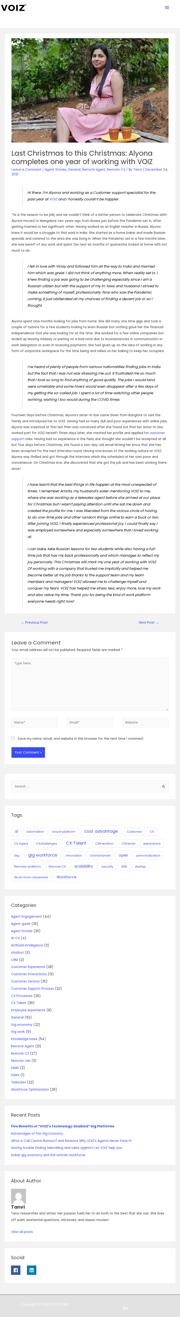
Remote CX (116, 169)
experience (152, 843)
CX (152, 831)
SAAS (15, 1068)
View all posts (22, 1232)
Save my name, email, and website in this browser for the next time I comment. (81, 738)
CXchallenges (46, 843)
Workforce (66, 877)
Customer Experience (28, 967)
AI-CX (15, 938)
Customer (134, 831)
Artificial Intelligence (27, 945)
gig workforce (42, 855)
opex (123, 855)
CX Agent (21, 843)
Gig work (18, 1032)
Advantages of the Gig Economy (37, 1133)
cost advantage (101, 831)
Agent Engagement (26, 916)
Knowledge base (24, 1039)
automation (35, 831)
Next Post (149, 622)
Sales (15, 1075)
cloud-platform (63, 831)
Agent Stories (55, 169)
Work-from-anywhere (31, 877)
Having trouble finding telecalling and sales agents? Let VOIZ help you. (67, 1148)
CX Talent (76, 843)
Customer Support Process (32, 988)
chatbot (17, 952)
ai (16, 831)
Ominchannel (100, 855)
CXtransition (104, 843)
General (74, 169)
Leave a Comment (26, 169)
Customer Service (25, 981)
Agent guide (20, 924)
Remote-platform (27, 866)
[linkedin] (33, 1270)
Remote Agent (93, 169)
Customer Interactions (29, 974)
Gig (16, 855)
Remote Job (20, 1061)
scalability (84, 866)
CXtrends (128, 843)
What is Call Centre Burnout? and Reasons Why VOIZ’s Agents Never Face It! (71, 1141)
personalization (148, 855)
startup (140, 866)
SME (124, 866)
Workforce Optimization (30, 1089)
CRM (14, 960)
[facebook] (18, 1270)
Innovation (74, 855)
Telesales (18, 1082)
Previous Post (34, 622)
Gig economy (21, 1025)
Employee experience (28, 1010)
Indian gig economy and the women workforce (48, 1155)
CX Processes (22, 996)
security (107, 866)
